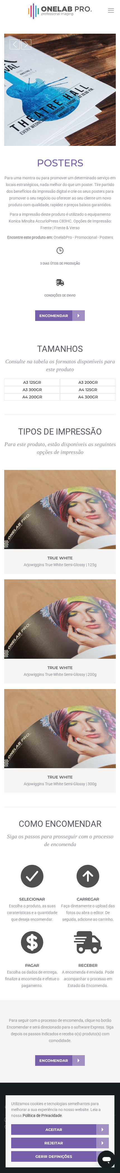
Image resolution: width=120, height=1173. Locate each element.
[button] (15, 44)
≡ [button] (110, 10)
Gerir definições (53, 1156)
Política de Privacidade (42, 1115)
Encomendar (53, 315)
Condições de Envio (60, 295)
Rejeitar (53, 1143)
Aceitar (53, 1129)
